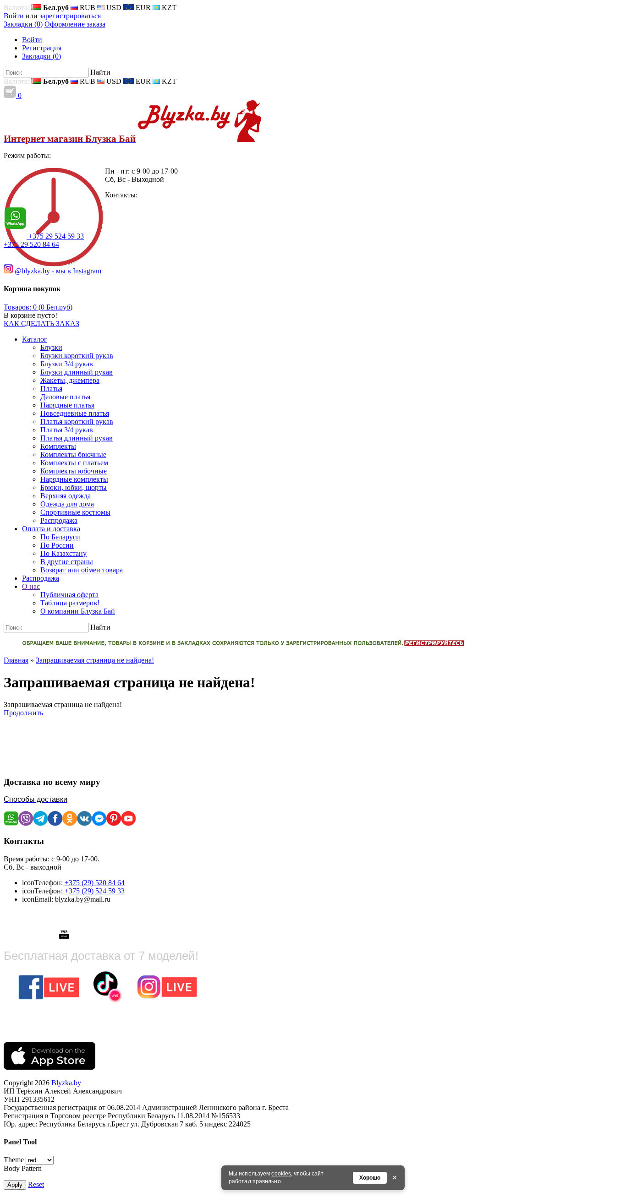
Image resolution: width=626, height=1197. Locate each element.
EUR (142, 7)
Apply (14, 1184)
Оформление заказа (74, 24)
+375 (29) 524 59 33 (95, 891)
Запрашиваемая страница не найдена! (95, 660)
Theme (14, 1160)
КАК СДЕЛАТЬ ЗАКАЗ (41, 323)
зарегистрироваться (70, 16)
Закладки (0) (23, 24)
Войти (14, 16)
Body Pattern (23, 1168)
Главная (16, 660)
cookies (281, 1173)
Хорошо (369, 1178)
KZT (168, 7)
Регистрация (41, 48)
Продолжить (23, 713)
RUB (86, 7)
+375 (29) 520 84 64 (95, 883)
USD (112, 7)
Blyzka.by (66, 1083)
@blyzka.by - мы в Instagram (57, 271)
